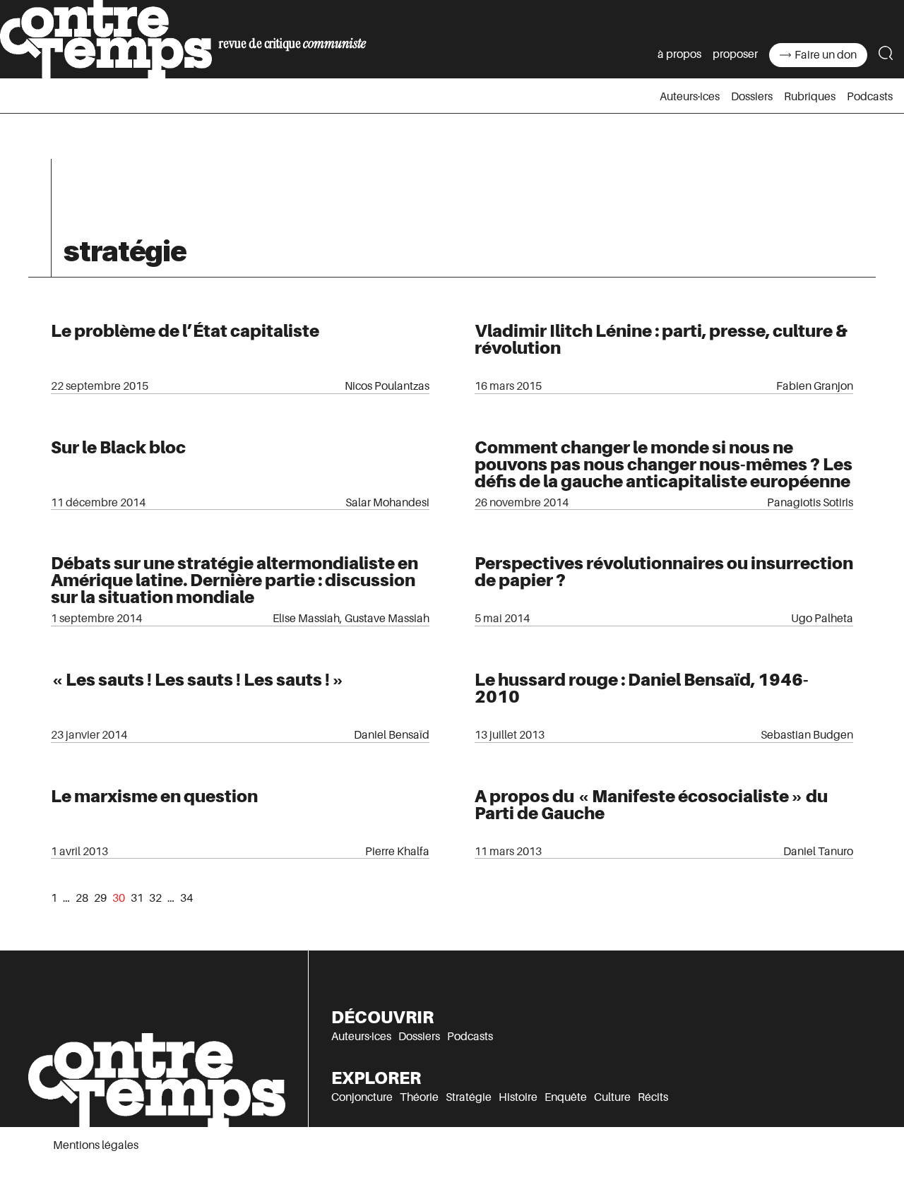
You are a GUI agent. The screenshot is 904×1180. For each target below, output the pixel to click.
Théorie (419, 1097)
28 (82, 898)
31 (137, 898)
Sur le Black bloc (118, 447)
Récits (653, 1097)
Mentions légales (95, 1145)
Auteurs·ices (690, 96)
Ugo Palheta (822, 618)
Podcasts (870, 96)
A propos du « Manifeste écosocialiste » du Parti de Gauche (651, 805)
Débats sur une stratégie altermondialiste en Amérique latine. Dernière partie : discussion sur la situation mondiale (234, 580)
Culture (612, 1097)
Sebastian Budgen (807, 735)
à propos (679, 54)
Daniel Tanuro (818, 851)
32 (155, 898)
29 (100, 898)
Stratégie (469, 1097)
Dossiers (752, 96)
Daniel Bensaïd (391, 735)
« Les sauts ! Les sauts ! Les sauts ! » (197, 679)
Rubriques (809, 96)
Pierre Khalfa (397, 851)
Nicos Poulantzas (387, 386)
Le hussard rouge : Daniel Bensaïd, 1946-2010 (642, 688)
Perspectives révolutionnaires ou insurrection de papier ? (664, 572)
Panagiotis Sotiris (810, 502)
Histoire (518, 1097)
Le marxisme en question (154, 796)
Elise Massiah (306, 618)
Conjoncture (362, 1097)
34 (186, 898)
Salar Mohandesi (387, 502)
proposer (735, 54)
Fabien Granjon (814, 386)
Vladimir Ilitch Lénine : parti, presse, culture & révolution (661, 339)
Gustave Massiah (387, 618)
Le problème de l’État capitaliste (185, 330)
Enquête (566, 1097)
